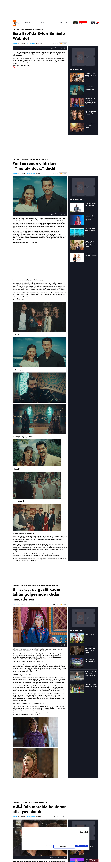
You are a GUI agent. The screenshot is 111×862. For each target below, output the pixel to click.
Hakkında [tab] (81, 837)
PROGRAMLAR (39, 23)
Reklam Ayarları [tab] (64, 837)
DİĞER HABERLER (76, 70)
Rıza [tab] (30, 837)
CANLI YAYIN (94, 860)
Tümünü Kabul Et (81, 845)
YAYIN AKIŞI (63, 23)
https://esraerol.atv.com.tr (22, 67)
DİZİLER (27, 23)
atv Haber (52, 23)
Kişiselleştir (63, 846)
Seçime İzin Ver (49, 845)
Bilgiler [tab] (47, 837)
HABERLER (16, 29)
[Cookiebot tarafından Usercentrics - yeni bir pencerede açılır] (81, 832)
